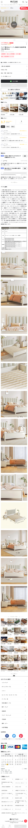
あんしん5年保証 (10, 54)
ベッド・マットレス (5, 4)
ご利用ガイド (14, 814)
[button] (1, 109)
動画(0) (12, 126)
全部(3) (2, 126)
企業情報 (3, 813)
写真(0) (8, 126)
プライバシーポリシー (21, 813)
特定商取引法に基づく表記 (11, 813)
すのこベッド (12, 4)
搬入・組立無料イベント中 (7, 56)
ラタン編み (18, 54)
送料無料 (3, 54)
